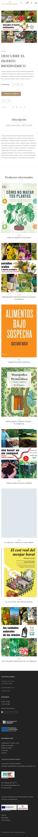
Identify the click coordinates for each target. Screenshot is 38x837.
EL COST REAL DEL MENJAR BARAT (19, 602)
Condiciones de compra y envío (10, 743)
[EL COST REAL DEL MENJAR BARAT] (19, 572)
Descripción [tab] (19, 119)
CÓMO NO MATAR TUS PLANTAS (19, 238)
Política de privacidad (7, 745)
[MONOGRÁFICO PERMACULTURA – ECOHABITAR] (19, 392)
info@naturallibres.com (12, 785)
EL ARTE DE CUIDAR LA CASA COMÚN (19, 542)
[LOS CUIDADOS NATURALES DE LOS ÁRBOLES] (19, 631)
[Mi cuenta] (32, 3)
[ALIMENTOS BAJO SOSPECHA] (19, 331)
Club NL (3, 815)
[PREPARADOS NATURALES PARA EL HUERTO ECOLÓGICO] (19, 267)
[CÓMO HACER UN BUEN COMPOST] (19, 453)
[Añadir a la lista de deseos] (3, 101)
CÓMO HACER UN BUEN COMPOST (19, 483)
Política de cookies (6, 748)
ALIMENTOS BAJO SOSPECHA (19, 362)
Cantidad (5, 84)
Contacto (3, 753)
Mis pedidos (4, 817)
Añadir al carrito (11, 93)
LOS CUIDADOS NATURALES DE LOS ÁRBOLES (19, 661)
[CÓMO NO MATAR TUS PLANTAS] (19, 208)
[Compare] (9, 101)
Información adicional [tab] (19, 125)
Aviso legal (4, 750)
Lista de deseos (5, 820)
